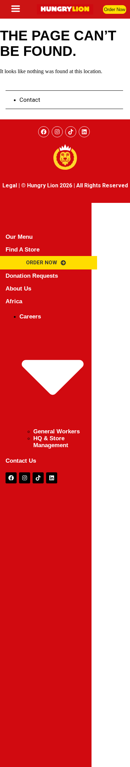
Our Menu (19, 237)
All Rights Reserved (102, 185)
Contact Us (21, 461)
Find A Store (23, 249)
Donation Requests (32, 276)
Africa (14, 301)
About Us (18, 288)
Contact (29, 99)
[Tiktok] (38, 477)
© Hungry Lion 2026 (46, 185)
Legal (9, 185)
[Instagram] (57, 131)
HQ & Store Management (50, 442)
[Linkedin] (84, 131)
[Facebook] (43, 131)
